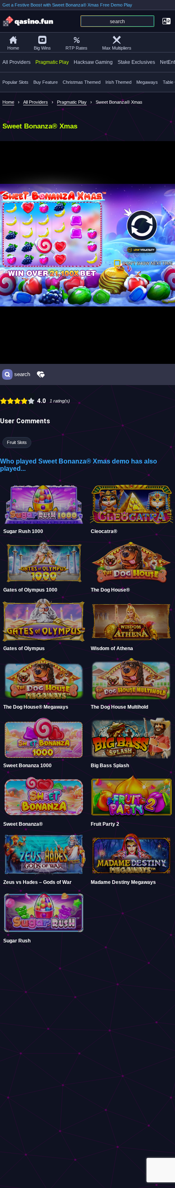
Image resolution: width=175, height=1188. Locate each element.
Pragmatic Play (52, 62)
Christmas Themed (82, 82)
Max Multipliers (116, 48)
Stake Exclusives (136, 62)
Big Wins (42, 48)
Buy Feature (45, 82)
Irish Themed (118, 82)
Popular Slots (15, 82)
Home (13, 48)
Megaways (147, 82)
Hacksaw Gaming (93, 62)
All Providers (16, 62)
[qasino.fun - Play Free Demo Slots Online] (28, 21)
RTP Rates (77, 48)
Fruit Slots (17, 442)
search (22, 374)
